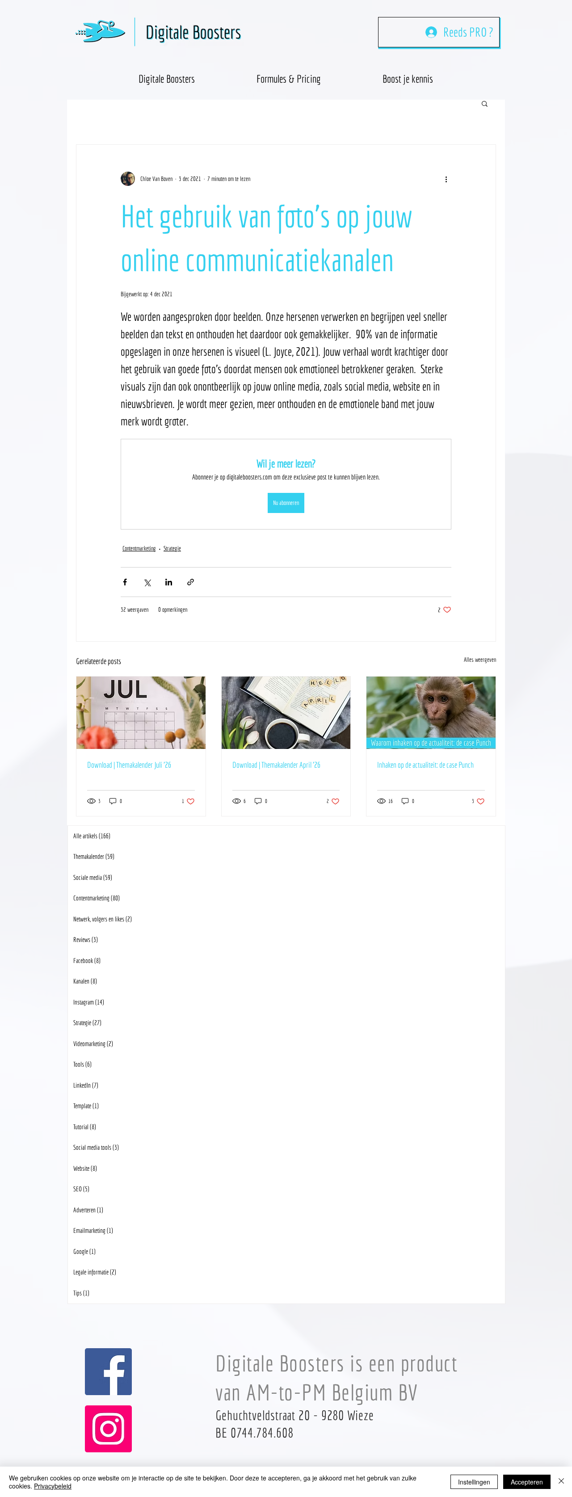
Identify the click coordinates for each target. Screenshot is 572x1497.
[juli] (141, 713)
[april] (286, 713)
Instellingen (474, 1481)
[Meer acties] (446, 178)
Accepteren (527, 1481)
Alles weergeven (480, 659)
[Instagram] (108, 1428)
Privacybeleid (53, 1485)
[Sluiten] (561, 1482)
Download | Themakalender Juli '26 (129, 765)
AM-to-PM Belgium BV (332, 1392)
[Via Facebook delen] (125, 582)
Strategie (172, 548)
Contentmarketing (139, 548)
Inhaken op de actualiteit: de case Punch (425, 765)
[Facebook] (108, 1371)
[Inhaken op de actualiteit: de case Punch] (431, 713)
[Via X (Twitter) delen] (147, 582)
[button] (408, 74)
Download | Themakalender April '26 (276, 765)
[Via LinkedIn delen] (168, 582)
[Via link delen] (190, 582)
